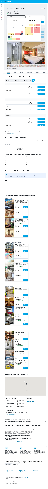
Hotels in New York (8, 471)
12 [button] (15, 29)
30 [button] (32, 34)
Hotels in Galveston (8, 472)
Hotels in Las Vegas (8, 469)
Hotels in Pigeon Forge (9, 470)
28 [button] (20, 34)
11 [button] (13, 29)
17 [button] (11, 32)
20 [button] (25, 32)
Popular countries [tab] (15, 464)
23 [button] (32, 32)
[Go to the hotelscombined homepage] (7, 1)
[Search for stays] (1, 6)
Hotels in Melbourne (36, 469)
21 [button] (20, 32)
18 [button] (13, 32)
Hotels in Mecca (21, 469)
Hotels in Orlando (22, 470)
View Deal (25, 207)
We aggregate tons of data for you (11, 481)
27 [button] (25, 34)
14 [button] (20, 29)
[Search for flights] (1, 4)
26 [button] (15, 34)
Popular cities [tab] (8, 464)
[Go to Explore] (1, 12)
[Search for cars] (1, 8)
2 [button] (32, 25)
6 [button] (25, 27)
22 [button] (22, 32)
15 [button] (22, 29)
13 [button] (25, 29)
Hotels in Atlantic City (22, 471)
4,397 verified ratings (15, 13)
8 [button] (22, 27)
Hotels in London (35, 471)
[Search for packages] (1, 10)
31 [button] (11, 36)
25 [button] (13, 34)
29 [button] (22, 34)
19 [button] (15, 32)
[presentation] (16, 68)
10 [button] (11, 29)
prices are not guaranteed (25, 477)
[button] (2, 1)
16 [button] (32, 29)
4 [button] (13, 27)
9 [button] (32, 27)
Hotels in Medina (35, 470)
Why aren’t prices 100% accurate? (11, 483)
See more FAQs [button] (19, 441)
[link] (11, 238)
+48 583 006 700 (9, 12)
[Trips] (1, 15)
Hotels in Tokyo (21, 472)
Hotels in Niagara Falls (36, 472)
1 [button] (22, 25)
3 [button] (34, 25)
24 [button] (11, 34)
